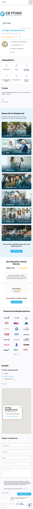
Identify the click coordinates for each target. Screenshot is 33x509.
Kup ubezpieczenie (23, 135)
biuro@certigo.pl (9, 376)
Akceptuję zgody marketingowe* (13, 488)
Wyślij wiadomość (24, 494)
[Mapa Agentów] (20, 504)
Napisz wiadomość (18, 48)
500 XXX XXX (17, 45)
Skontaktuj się (16, 251)
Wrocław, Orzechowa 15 (19, 42)
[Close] (20, 407)
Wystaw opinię (17, 37)
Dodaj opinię (16, 302)
